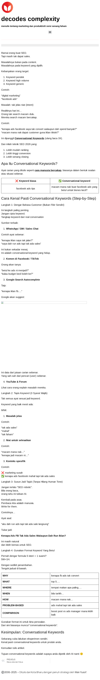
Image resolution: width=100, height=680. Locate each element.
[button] (50, 32)
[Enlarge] (95, 304)
